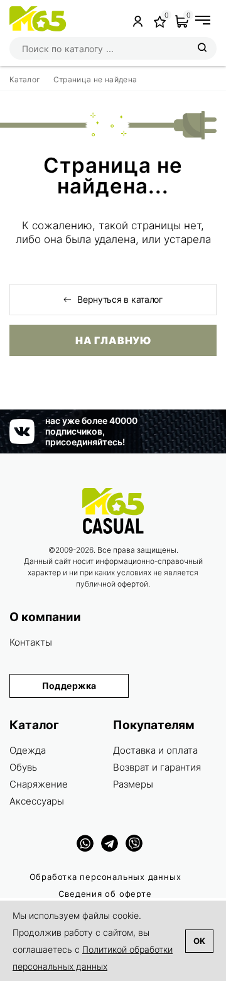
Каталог (34, 725)
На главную (113, 340)
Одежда (27, 750)
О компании (45, 617)
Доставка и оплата (155, 750)
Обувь (23, 767)
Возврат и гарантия (157, 767)
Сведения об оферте (104, 894)
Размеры (133, 784)
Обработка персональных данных (105, 877)
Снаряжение (38, 784)
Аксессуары (36, 801)
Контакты (30, 642)
